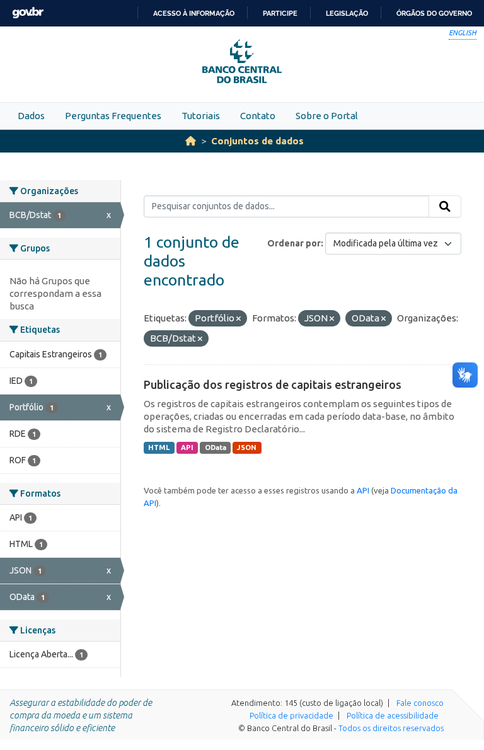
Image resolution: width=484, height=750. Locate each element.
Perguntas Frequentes (113, 115)
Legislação (347, 13)
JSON (246, 447)
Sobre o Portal (327, 115)
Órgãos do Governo (434, 13)
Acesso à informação (193, 13)
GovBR (27, 13)
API (187, 447)
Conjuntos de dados (257, 141)
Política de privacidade (291, 715)
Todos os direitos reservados (391, 728)
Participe (280, 13)
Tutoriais (201, 115)
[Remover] (238, 319)
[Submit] (445, 206)
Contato (257, 115)
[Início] (190, 141)
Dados (31, 115)
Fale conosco (420, 702)
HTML (159, 447)
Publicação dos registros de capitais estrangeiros (272, 384)
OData (215, 447)
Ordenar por (294, 243)
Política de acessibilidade (393, 715)
